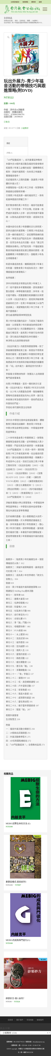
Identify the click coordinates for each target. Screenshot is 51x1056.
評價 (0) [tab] (16, 153)
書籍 (28, 20)
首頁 (16, 20)
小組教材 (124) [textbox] (24, 1033)
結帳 (40, 2)
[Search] (37, 9)
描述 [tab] (16, 143)
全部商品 (8, 18)
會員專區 (25, 2)
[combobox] (25, 1033)
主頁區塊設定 (15, 2)
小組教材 (35, 20)
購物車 (33, 2)
